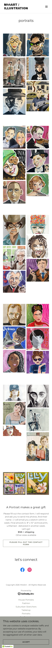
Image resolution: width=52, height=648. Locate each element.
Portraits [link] (26, 613)
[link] (19, 8)
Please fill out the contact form (26, 543)
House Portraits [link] (26, 600)
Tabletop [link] (26, 610)
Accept (26, 642)
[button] (46, 6)
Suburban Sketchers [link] (26, 606)
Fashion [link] (26, 603)
